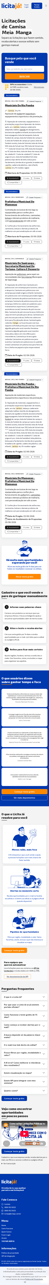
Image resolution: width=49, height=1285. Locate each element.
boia (6, 416)
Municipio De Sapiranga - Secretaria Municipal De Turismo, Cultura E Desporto (22, 266)
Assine (4, 1238)
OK (25, 1282)
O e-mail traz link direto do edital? (20, 1045)
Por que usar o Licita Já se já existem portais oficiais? (21, 1005)
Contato (7, 1204)
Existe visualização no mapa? (18, 1073)
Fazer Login (6, 1235)
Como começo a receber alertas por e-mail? (22, 1026)
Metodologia (39, 87)
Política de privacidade (10, 1253)
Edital (38, 178)
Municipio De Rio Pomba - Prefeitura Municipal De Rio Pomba (22, 386)
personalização (16, 221)
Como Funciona (7, 1228)
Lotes (27, 178)
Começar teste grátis (24, 791)
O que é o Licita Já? (13, 997)
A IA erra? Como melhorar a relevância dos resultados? (22, 1063)
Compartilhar (14, 182)
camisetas (35, 495)
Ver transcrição (9, 1163)
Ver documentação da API (17, 976)
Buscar (24, 76)
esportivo (30, 113)
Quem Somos (7, 1232)
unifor (23, 495)
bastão (23, 130)
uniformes (21, 274)
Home (4, 1225)
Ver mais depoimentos (24, 797)
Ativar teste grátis (24, 576)
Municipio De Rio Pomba (19, 105)
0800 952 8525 (10, 1207)
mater (19, 113)
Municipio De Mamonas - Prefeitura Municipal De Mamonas (20, 481)
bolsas (8, 218)
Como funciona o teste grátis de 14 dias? (20, 1015)
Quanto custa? (11, 1090)
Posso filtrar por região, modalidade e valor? (22, 1053)
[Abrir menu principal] (46, 6)
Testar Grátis (37, 6)
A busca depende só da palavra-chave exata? (22, 1036)
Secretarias (26, 277)
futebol (8, 419)
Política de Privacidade (34, 1279)
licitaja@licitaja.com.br (12, 1214)
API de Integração (8, 1256)
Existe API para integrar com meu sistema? (20, 1081)
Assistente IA (14, 178)
